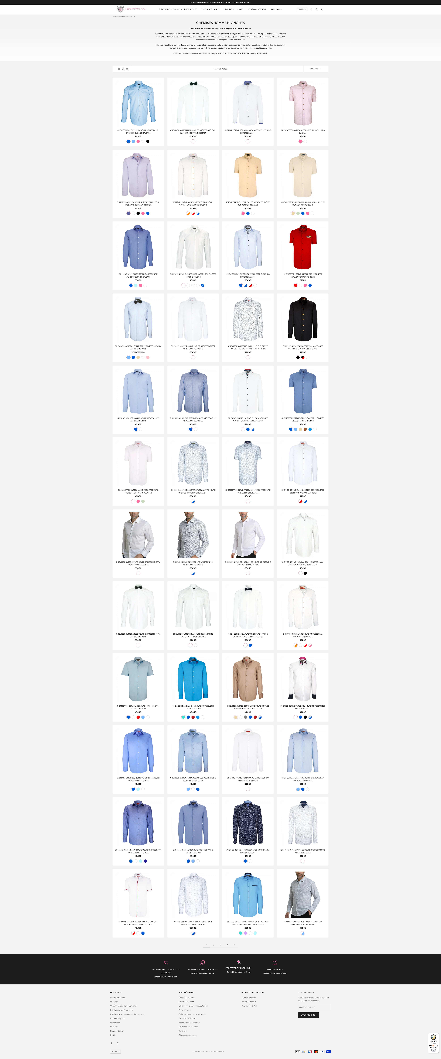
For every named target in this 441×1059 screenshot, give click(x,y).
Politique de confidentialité (121, 1010)
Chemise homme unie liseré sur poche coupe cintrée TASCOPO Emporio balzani (248, 923)
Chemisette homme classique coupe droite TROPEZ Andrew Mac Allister (138, 491)
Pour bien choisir (249, 1002)
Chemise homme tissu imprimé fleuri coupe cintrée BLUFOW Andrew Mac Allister (248, 347)
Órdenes (114, 1002)
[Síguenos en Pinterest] (117, 1043)
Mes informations (117, 997)
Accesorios (277, 9)
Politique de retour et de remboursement (127, 1014)
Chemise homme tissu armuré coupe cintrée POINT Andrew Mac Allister (138, 851)
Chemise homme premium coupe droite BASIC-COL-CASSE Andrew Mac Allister (193, 131)
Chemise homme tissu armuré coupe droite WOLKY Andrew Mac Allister (193, 419)
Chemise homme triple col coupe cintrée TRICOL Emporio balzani (302, 707)
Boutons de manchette (188, 1027)
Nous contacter (116, 1031)
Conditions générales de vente (123, 1006)
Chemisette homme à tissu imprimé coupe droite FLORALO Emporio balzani (248, 491)
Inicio (115, 16)
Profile (113, 1035)
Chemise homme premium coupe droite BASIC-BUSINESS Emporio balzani (138, 131)
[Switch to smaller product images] (123, 69)
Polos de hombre (257, 9)
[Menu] (437, 1034)
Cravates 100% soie (187, 1018)
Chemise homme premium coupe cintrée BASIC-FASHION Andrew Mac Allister (302, 563)
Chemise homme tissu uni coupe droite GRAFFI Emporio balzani (138, 419)
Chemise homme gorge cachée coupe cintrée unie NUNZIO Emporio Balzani (248, 563)
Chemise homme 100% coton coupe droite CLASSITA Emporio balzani (138, 275)
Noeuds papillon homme (189, 1022)
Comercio (114, 1027)
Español (300, 9)
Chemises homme (186, 997)
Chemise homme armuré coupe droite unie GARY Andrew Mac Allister (138, 563)
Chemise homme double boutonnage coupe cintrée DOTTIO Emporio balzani (303, 347)
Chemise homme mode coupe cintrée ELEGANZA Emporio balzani (248, 275)
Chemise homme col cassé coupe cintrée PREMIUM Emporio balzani (138, 347)
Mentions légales (117, 1018)
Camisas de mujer (210, 9)
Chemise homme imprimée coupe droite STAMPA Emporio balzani (247, 851)
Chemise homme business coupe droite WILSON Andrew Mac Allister (138, 779)
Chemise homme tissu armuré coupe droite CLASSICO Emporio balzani (193, 635)
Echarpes (183, 1031)
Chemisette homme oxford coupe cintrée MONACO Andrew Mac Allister (138, 923)
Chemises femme (186, 1002)
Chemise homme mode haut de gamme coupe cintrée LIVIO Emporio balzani (193, 203)
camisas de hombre (234, 9)
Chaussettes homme (188, 1035)
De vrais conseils (249, 997)
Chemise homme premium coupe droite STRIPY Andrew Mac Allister (248, 779)
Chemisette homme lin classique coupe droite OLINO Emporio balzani (248, 203)
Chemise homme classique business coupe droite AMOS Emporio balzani (193, 779)
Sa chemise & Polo (249, 1006)
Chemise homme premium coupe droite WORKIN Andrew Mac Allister (302, 779)
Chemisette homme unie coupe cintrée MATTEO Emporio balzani (138, 707)
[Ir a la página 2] (234, 944)
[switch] (433, 1050)
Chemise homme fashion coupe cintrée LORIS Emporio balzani (193, 707)
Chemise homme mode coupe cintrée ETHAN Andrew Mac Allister (303, 635)
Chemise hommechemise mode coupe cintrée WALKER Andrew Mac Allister (248, 707)
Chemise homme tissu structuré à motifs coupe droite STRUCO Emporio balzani (193, 491)
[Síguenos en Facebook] (111, 1043)
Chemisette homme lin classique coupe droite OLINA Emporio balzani (303, 203)
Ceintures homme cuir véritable (192, 1014)
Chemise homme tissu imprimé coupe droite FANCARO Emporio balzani (193, 923)
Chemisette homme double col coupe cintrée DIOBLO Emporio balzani (303, 419)
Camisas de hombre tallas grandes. (177, 9)
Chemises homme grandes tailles (193, 1006)
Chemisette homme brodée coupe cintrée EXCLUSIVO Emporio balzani (302, 275)
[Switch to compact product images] (127, 69)
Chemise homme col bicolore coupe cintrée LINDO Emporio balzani (248, 131)
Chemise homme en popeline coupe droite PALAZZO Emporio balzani (193, 275)
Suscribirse (308, 1015)
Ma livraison (115, 1022)
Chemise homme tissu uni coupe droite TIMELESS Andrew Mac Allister (193, 347)
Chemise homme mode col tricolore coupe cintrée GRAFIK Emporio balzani (248, 419)
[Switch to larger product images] (119, 69)
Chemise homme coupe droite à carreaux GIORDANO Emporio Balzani (303, 923)
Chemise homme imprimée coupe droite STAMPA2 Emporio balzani (303, 851)
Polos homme (185, 1010)
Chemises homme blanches (126, 16)
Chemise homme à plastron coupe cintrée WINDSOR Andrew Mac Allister (247, 635)
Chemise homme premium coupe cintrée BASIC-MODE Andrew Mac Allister (138, 203)
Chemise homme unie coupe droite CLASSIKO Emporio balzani (193, 851)
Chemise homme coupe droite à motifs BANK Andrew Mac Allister (193, 563)
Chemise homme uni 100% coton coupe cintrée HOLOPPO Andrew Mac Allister (302, 491)
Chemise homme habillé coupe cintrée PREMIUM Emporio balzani (138, 635)
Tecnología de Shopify (215, 1052)
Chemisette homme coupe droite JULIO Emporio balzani (303, 131)
